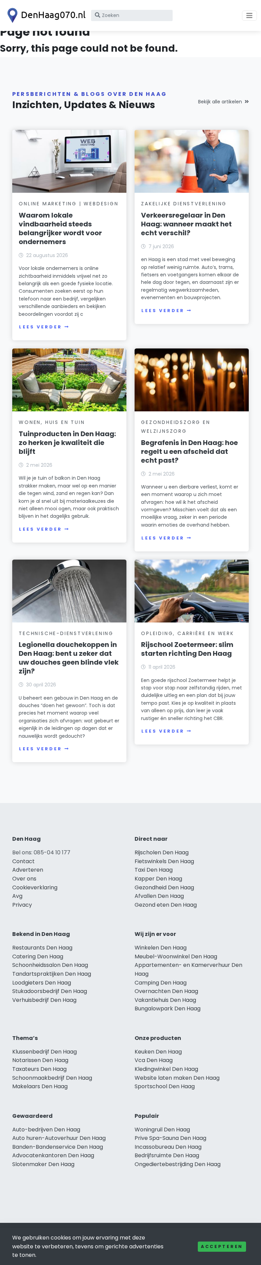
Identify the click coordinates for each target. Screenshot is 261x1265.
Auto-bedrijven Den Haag (46, 1129)
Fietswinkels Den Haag (164, 861)
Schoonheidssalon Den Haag (50, 965)
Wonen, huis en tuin (52, 422)
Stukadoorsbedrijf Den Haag (49, 991)
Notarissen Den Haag (40, 1060)
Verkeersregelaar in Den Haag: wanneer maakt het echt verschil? (186, 224)
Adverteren (27, 870)
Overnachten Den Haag (166, 991)
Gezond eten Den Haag (166, 905)
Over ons (24, 879)
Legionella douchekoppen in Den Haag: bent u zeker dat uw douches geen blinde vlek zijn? (69, 658)
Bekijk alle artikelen (220, 101)
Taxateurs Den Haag (39, 1069)
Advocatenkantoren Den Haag (53, 1155)
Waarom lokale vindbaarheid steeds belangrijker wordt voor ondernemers (60, 228)
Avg (17, 896)
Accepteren (222, 1246)
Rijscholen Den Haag (162, 852)
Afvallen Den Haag (159, 896)
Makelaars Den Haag (40, 1086)
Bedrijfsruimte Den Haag (167, 1155)
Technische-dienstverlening (66, 633)
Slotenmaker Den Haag (43, 1164)
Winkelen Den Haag (161, 948)
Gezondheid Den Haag (164, 887)
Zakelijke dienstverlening (184, 203)
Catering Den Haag (37, 956)
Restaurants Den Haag (42, 948)
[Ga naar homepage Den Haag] (45, 15)
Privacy (22, 905)
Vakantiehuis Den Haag (165, 1000)
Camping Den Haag (161, 983)
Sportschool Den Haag (165, 1086)
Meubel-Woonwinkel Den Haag (176, 956)
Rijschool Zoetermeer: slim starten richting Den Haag (187, 649)
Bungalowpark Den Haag (168, 1008)
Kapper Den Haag (158, 879)
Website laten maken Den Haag (177, 1078)
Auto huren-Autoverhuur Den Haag (59, 1138)
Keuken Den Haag (158, 1052)
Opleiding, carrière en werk (187, 633)
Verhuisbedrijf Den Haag (44, 1000)
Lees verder (40, 327)
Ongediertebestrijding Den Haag (178, 1164)
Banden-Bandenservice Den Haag (57, 1147)
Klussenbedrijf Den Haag (44, 1052)
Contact (23, 861)
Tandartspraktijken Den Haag (51, 974)
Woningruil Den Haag (162, 1129)
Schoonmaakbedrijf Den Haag (52, 1078)
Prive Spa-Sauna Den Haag (170, 1138)
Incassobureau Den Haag (168, 1147)
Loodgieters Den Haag (41, 983)
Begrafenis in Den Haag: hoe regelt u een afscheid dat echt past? (189, 451)
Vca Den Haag (154, 1060)
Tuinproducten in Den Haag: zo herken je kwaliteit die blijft (67, 442)
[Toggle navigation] (249, 16)
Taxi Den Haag (154, 870)
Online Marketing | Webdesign (68, 203)
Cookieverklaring (34, 887)
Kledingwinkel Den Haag (166, 1069)
